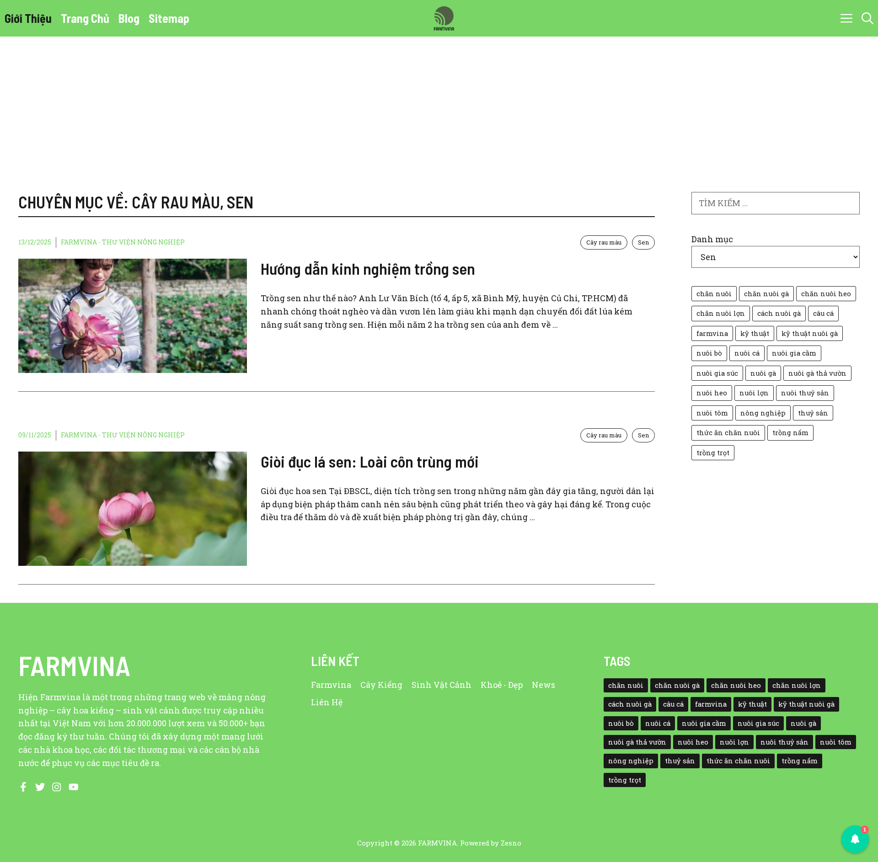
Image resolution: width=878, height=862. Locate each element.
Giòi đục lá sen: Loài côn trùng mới (370, 461)
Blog (128, 18)
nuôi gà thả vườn (817, 373)
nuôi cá (747, 353)
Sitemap (169, 18)
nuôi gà (763, 373)
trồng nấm (790, 432)
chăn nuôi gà (766, 293)
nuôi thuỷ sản (805, 392)
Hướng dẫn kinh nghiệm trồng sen (368, 268)
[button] (867, 18)
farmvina (712, 333)
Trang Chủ (85, 18)
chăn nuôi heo (826, 293)
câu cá (823, 313)
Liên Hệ (327, 702)
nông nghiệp (763, 413)
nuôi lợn (754, 392)
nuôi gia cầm (794, 353)
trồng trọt (712, 452)
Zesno (511, 842)
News (543, 684)
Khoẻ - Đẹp (502, 684)
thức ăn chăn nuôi (728, 432)
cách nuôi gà (779, 313)
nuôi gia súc (717, 373)
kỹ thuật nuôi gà (810, 333)
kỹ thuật (754, 333)
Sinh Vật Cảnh (441, 684)
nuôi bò (709, 353)
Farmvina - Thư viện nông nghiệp (123, 242)
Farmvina (331, 684)
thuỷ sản (813, 413)
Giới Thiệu (28, 18)
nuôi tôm (712, 413)
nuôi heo (711, 392)
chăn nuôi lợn (720, 313)
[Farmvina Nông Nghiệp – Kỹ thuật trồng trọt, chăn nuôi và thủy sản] (443, 18)
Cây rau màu (603, 242)
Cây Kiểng (381, 684)
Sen (643, 242)
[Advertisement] (439, 105)
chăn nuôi (714, 293)
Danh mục (712, 239)
